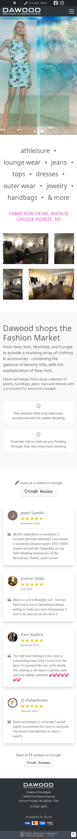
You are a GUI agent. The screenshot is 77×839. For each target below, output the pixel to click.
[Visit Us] (15, 3)
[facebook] (56, 3)
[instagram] (62, 3)
